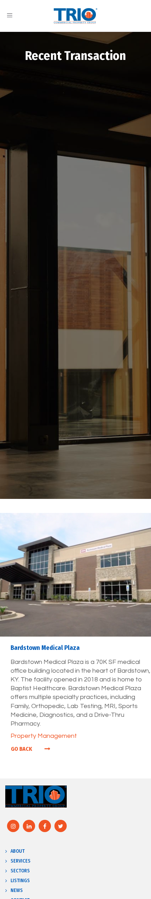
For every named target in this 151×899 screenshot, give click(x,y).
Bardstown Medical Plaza (45, 648)
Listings (20, 881)
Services (21, 861)
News (17, 890)
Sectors (20, 871)
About (18, 851)
